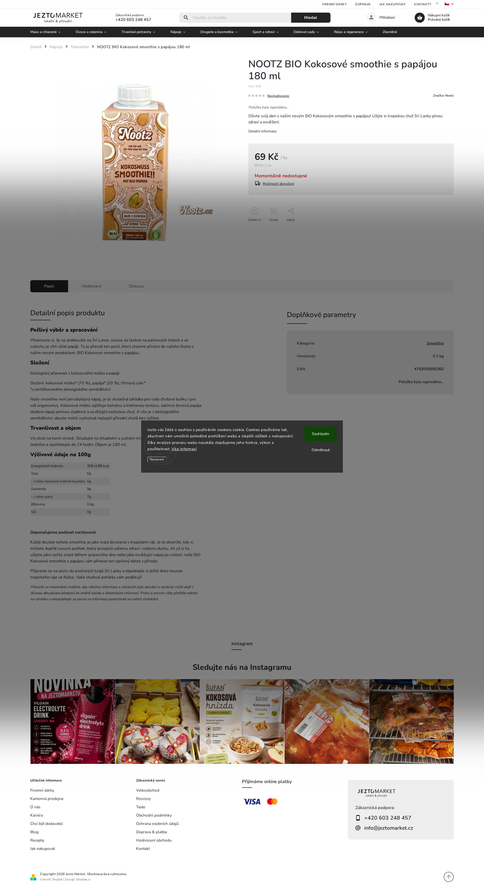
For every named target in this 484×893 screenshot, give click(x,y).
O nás (35, 807)
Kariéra (36, 815)
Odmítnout (321, 449)
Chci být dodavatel (46, 823)
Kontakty (422, 4)
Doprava (363, 4)
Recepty (37, 840)
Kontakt (143, 848)
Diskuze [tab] (136, 286)
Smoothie (435, 343)
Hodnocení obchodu (154, 840)
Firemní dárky (334, 4)
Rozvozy (143, 798)
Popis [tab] (49, 286)
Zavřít (438, 229)
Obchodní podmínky (154, 815)
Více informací (184, 448)
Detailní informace (262, 131)
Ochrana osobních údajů (157, 823)
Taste (140, 807)
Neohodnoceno (278, 96)
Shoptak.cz (83, 879)
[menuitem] (49, 32)
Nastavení (156, 459)
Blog (34, 831)
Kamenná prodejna (46, 798)
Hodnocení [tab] (91, 286)
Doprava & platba (151, 831)
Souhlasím (320, 433)
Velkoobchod (147, 790)
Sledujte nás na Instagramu (242, 667)
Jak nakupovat (392, 4)
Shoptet (57, 879)
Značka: (443, 95)
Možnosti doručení (278, 183)
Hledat (310, 17)
